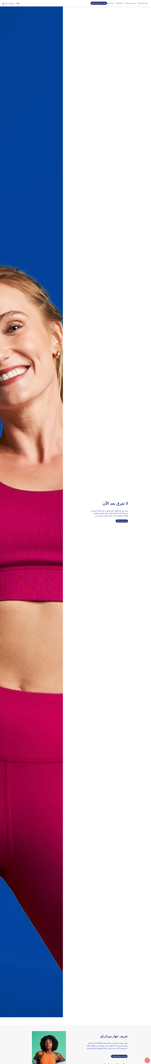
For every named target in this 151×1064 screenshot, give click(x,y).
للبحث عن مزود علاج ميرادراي (99, 3)
